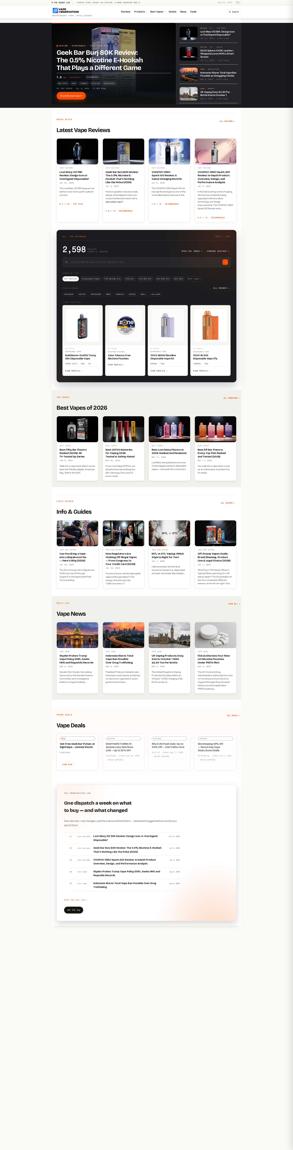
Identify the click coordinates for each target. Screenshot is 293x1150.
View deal (67, 764)
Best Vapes (156, 11)
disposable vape (114, 202)
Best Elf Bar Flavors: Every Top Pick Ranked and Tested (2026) (212, 453)
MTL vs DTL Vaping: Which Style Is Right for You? (168, 555)
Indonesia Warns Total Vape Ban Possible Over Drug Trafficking (119, 659)
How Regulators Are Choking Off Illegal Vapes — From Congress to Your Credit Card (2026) (121, 559)
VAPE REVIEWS (66, 168)
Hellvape (156, 294)
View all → (234, 604)
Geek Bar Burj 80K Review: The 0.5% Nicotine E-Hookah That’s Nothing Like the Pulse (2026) (122, 177)
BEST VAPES (65, 446)
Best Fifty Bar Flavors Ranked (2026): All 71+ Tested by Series (73, 453)
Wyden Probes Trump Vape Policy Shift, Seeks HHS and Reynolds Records (76, 659)
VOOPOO (132, 294)
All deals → (233, 715)
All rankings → (232, 398)
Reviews (125, 11)
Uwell (143, 294)
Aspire (82, 294)
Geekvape (69, 294)
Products (139, 11)
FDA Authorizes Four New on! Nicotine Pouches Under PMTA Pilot (214, 659)
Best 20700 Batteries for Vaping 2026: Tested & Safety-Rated (120, 453)
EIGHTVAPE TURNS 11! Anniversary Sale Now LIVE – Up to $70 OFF (119, 747)
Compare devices (218, 251)
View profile (73, 371)
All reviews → (227, 121)
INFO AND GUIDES (68, 550)
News (183, 11)
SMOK (108, 294)
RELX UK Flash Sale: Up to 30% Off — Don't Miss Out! (168, 745)
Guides (172, 11)
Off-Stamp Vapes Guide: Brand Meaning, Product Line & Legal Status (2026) (214, 557)
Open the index (192, 251)
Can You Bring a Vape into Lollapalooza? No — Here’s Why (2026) (73, 557)
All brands (221, 288)
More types (195, 279)
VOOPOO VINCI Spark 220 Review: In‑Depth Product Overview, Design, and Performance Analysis (214, 177)
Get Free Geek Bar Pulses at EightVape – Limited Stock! (77, 745)
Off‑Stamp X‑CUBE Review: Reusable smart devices (105, 3)
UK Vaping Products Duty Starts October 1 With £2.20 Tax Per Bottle (167, 659)
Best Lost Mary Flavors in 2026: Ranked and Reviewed (169, 451)
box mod (180, 570)
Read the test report (71, 95)
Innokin (120, 294)
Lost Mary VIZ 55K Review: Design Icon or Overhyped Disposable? (74, 175)
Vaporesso (96, 294)
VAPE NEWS (64, 652)
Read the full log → (76, 900)
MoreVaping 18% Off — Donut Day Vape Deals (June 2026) (210, 747)
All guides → (228, 503)
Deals (193, 11)
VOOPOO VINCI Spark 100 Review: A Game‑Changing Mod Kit (167, 175)
